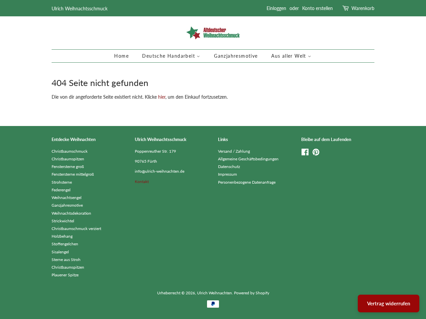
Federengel (61, 189)
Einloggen (276, 8)
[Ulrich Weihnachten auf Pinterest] (316, 153)
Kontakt (142, 181)
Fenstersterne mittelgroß (73, 174)
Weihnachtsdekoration (71, 213)
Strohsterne (62, 182)
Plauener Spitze (65, 274)
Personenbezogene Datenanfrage (247, 182)
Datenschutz (229, 166)
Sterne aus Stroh (66, 259)
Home (121, 56)
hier (161, 97)
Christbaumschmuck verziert (76, 228)
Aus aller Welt (289, 56)
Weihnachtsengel (67, 197)
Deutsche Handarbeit (169, 56)
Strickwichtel (63, 220)
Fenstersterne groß (68, 166)
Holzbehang (62, 236)
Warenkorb (362, 8)
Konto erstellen (317, 8)
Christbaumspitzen (68, 158)
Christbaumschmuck (70, 151)
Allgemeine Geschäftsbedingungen (248, 158)
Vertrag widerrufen (388, 303)
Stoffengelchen (65, 243)
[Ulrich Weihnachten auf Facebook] (305, 153)
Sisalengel (60, 251)
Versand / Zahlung (234, 151)
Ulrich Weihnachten (214, 292)
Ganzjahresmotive (236, 56)
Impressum (227, 174)
